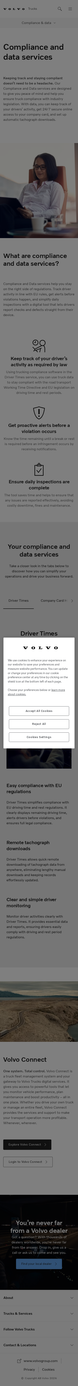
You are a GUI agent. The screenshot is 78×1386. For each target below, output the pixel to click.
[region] (39, 693)
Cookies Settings (39, 737)
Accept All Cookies (39, 711)
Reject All (39, 724)
